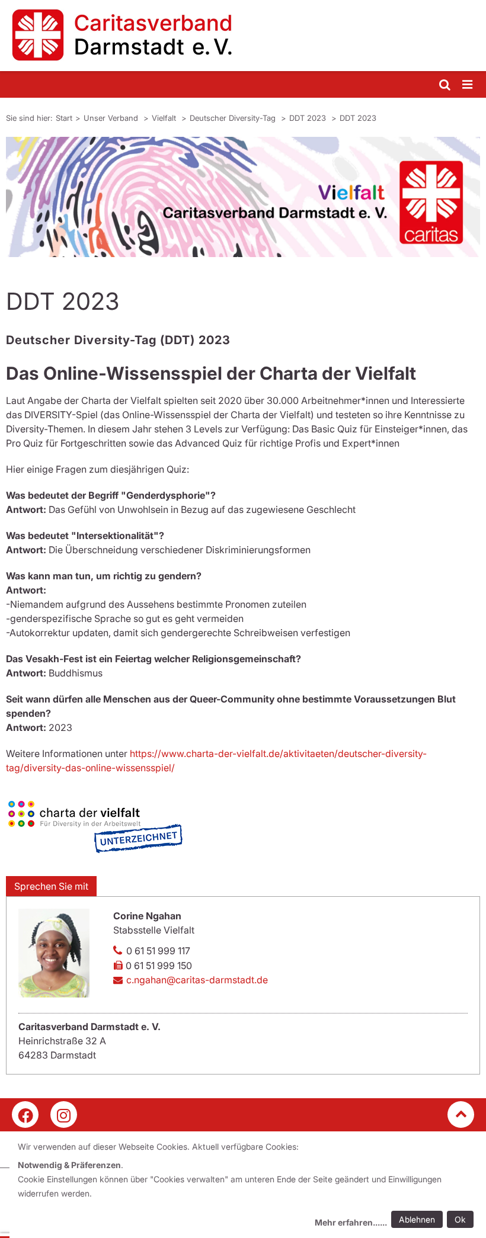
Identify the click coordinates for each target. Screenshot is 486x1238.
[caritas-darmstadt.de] (243, 35)
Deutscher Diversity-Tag (234, 118)
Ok (460, 1219)
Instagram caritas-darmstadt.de (63, 1114)
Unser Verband (112, 118)
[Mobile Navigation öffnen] (468, 85)
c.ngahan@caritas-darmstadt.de (197, 980)
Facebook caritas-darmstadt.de (25, 1114)
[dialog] (247, 1186)
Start (64, 118)
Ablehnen (417, 1219)
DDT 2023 (308, 118)
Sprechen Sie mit (51, 886)
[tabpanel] (243, 197)
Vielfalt (165, 118)
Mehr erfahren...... (351, 1222)
